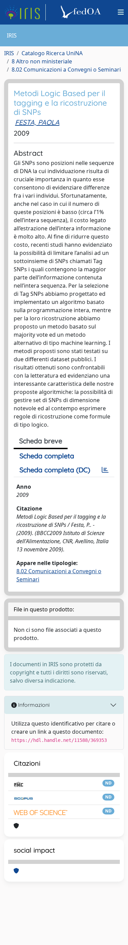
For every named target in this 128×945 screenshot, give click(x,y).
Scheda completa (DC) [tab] (54, 470)
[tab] (105, 470)
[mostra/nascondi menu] (121, 12)
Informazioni (33, 704)
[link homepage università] (82, 12)
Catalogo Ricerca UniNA (52, 53)
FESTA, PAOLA (37, 122)
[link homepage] (25, 12)
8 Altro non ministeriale (42, 61)
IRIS (9, 53)
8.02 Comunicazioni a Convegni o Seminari (66, 69)
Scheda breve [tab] (40, 441)
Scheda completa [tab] (46, 456)
